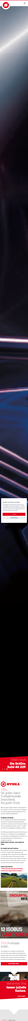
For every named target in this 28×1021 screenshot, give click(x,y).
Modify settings (14, 517)
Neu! (18, 897)
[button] (9, 769)
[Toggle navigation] (24, 3)
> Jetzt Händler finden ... (14, 963)
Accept (14, 514)
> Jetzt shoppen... (21, 996)
